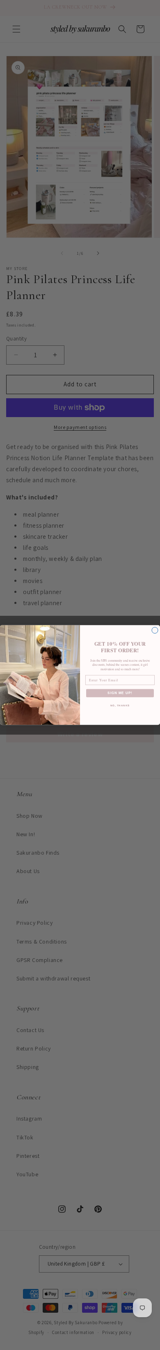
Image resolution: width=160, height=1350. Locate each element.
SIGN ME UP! (120, 693)
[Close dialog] (155, 630)
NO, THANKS (120, 705)
